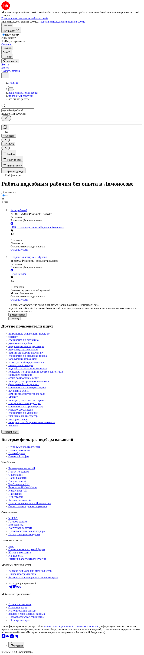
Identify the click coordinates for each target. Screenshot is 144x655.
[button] (5, 64)
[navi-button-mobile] (4, 75)
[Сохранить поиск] (4, 127)
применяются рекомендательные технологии (71, 626)
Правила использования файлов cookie (61, 21)
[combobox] (17, 110)
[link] (7, 56)
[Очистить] (6, 118)
